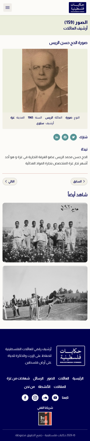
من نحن (29, 386)
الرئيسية (78, 378)
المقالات (60, 386)
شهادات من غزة (18, 378)
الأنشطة (44, 386)
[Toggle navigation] (7, 7)
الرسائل (38, 378)
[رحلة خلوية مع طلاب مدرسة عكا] (45, 232)
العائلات (63, 378)
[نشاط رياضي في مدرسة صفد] (45, 293)
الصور (51, 378)
